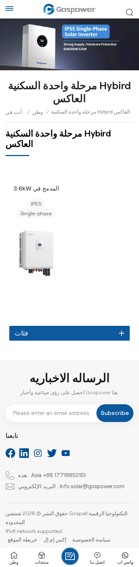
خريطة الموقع (22, 540)
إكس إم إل (54, 540)
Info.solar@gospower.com (92, 486)
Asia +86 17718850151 (58, 475)
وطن (37, 112)
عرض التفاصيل (32, 288)
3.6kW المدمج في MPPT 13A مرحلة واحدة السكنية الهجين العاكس (36, 189)
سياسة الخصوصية (91, 540)
